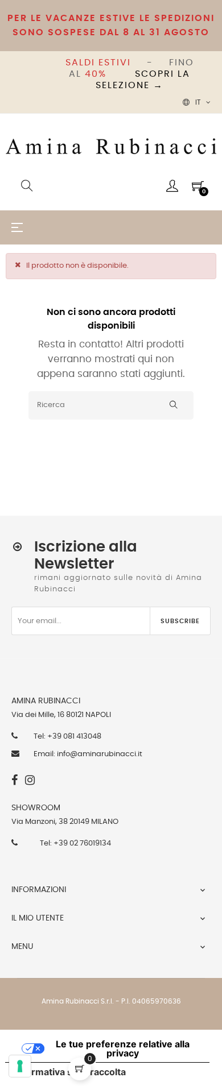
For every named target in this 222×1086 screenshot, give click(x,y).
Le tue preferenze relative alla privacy (123, 1048)
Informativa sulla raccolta (70, 1071)
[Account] (172, 186)
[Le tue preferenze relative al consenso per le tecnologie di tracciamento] (20, 1066)
